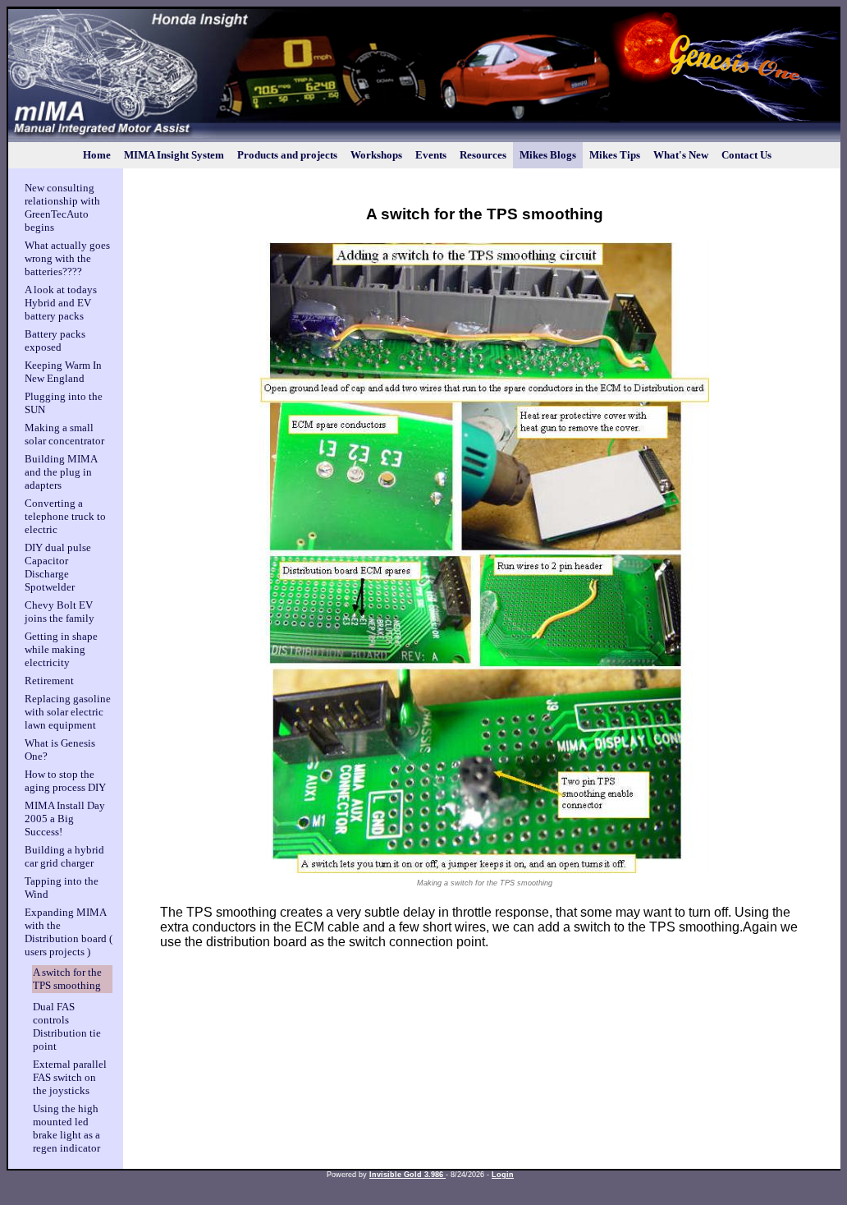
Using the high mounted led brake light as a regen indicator (66, 1128)
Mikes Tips (614, 155)
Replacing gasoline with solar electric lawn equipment (68, 711)
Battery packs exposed (55, 340)
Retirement (49, 680)
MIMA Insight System (174, 155)
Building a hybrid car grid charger (64, 856)
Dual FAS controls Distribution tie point (67, 1026)
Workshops (376, 155)
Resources (483, 155)
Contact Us (746, 155)
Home (97, 155)
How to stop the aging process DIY (65, 780)
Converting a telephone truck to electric (65, 516)
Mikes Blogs (548, 155)
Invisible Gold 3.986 (407, 1175)
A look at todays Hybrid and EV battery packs (61, 302)
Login (503, 1175)
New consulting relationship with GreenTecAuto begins (62, 207)
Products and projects (287, 155)
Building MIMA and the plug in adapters (61, 472)
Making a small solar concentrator (64, 434)
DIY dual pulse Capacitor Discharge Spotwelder (58, 567)
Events (430, 155)
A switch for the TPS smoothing (67, 978)
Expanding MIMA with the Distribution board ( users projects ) (68, 932)
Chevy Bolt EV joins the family (59, 611)
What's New (680, 155)
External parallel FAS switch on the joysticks (70, 1077)
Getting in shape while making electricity (61, 649)
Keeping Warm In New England (63, 371)
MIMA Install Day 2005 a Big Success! (65, 818)
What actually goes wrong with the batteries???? (67, 258)
